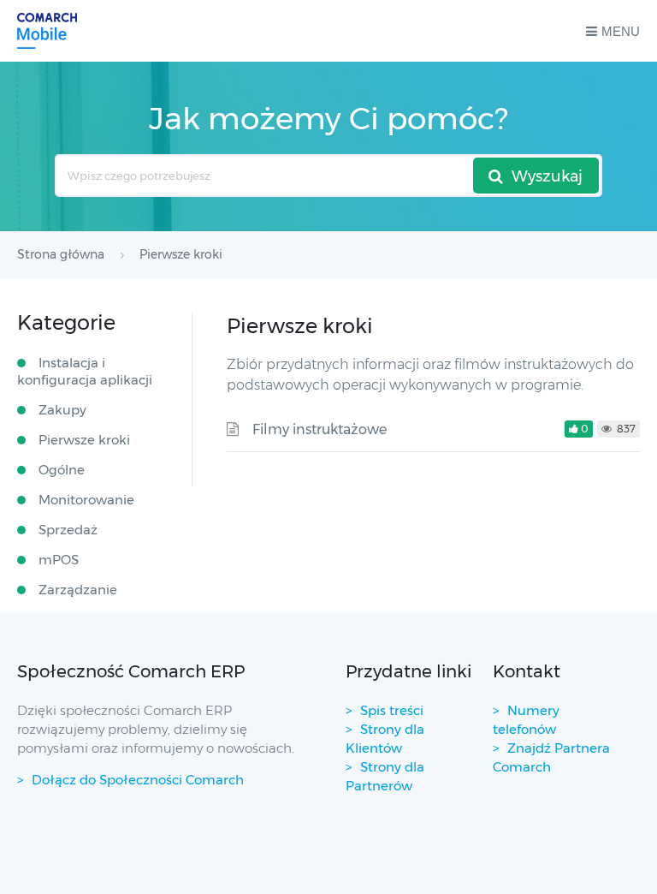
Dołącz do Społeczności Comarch (138, 780)
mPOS (58, 559)
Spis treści (391, 710)
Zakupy (62, 410)
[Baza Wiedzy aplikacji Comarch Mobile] (47, 31)
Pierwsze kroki (84, 440)
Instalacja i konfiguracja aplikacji (84, 371)
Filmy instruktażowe (319, 429)
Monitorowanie (86, 500)
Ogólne (61, 470)
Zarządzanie (77, 589)
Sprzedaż (68, 530)
